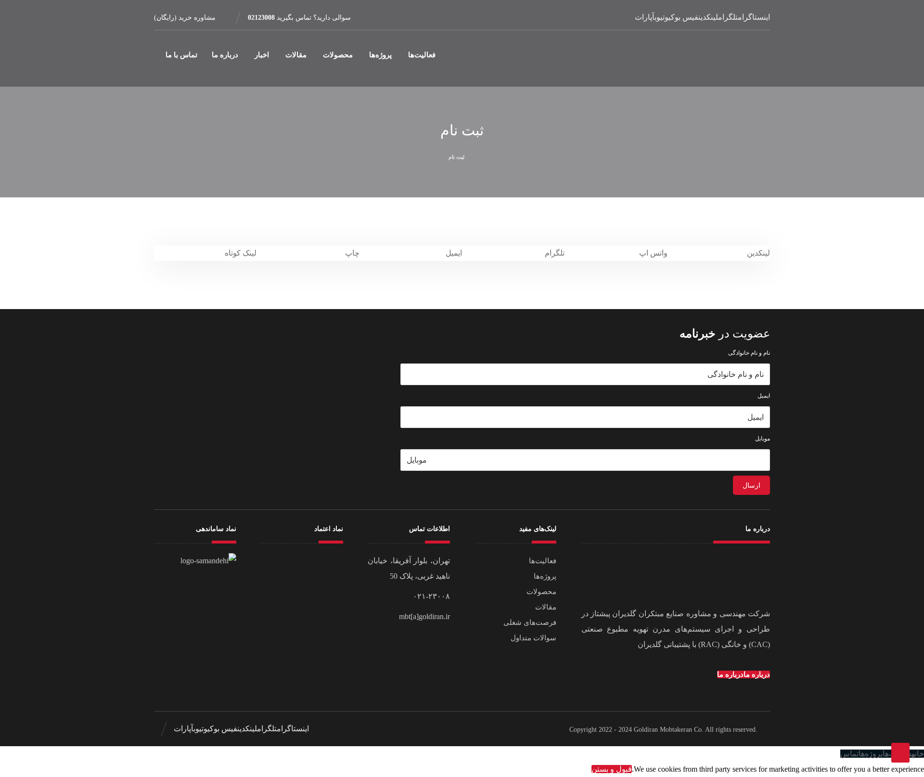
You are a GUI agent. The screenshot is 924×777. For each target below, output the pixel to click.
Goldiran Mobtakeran (663, 729)
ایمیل (763, 395)
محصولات (541, 592)
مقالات (545, 607)
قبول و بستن (611, 769)
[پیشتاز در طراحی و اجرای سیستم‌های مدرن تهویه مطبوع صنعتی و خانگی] (728, 59)
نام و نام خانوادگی (749, 353)
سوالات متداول (533, 638)
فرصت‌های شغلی (529, 622)
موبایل (762, 438)
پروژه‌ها (545, 576)
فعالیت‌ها (542, 561)
